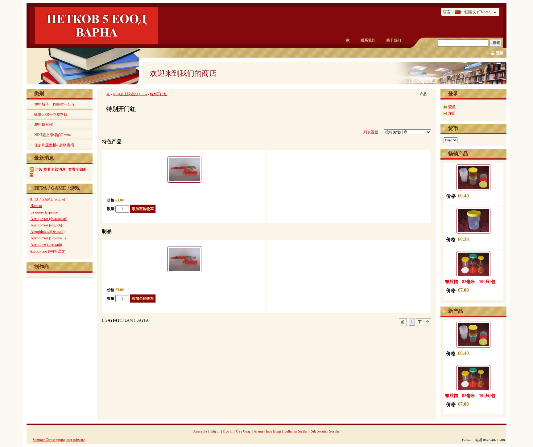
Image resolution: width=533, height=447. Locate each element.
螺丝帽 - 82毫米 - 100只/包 (470, 281)
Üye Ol (228, 431)
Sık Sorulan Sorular (325, 431)
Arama (258, 431)
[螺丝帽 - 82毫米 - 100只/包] (473, 264)
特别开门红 (158, 94)
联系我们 (368, 40)
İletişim (214, 431)
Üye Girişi (243, 431)
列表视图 (370, 132)
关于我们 (393, 40)
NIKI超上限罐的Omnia (130, 94)
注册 (452, 113)
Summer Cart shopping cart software (59, 439)
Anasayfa (200, 431)
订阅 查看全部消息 (50, 169)
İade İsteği (273, 431)
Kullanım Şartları (295, 431)
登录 (499, 53)
